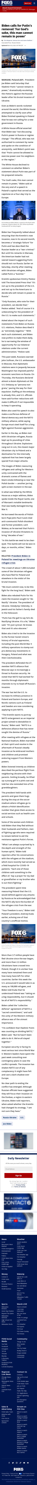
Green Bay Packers (8, 1311)
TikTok (4, 1351)
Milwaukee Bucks (7, 1324)
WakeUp (20, 1274)
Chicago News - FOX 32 (7, 1378)
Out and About (21, 1286)
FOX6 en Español (7, 1266)
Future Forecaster (22, 1262)
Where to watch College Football (22, 1417)
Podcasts (4, 1253)
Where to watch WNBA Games (22, 1447)
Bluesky (4, 1356)
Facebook (5, 1346)
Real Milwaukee (22, 1283)
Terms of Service (20, 1187)
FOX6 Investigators (8, 1249)
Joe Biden (7, 1124)
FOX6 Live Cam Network (22, 1251)
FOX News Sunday (23, 1331)
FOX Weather (21, 1257)
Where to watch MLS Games (22, 1451)
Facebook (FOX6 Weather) (7, 1363)
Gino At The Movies (21, 1294)
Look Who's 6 (21, 1281)
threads (20, 1462)
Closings (19, 1259)
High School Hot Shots (7, 1321)
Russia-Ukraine (16, 43)
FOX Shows (20, 1334)
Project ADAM (21, 1353)
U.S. (22, 1117)
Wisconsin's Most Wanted (7, 1245)
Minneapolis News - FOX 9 (7, 1382)
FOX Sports (20, 1327)
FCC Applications (22, 1393)
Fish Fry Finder (21, 1348)
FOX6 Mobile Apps (23, 1381)
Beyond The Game (8, 1313)
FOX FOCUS (5, 1418)
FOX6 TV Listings (22, 1318)
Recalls (4, 1282)
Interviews (20, 1288)
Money (5, 1274)
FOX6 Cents (5, 1279)
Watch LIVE (22, 1304)
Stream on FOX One (21, 1407)
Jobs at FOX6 (21, 1386)
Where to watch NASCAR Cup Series (22, 1426)
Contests (20, 1375)
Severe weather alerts (22, 1243)
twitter (13, 1462)
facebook (9, 1462)
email (28, 1462)
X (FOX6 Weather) (7, 1367)
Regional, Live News (6, 1373)
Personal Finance (7, 1284)
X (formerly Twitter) (5, 1359)
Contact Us (22, 1372)
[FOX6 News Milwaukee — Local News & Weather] (7, 3)
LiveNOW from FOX (22, 1321)
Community (22, 1339)
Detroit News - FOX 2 (6, 1386)
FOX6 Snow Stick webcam (22, 1265)
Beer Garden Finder (21, 1345)
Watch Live (28, 3)
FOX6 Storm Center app (21, 1247)
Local (3, 1242)
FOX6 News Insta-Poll (7, 1259)
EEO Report (20, 1388)
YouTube (4, 1344)
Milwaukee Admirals (5, 1317)
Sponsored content (5, 1422)
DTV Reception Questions (22, 1400)
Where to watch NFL (22, 1413)
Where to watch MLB (22, 1421)
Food (18, 1291)
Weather (21, 1239)
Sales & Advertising (7, 1407)
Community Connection (20, 1356)
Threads (4, 1354)
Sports (4, 1304)
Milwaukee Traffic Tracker (22, 1298)
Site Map (4, 1269)
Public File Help (22, 1391)
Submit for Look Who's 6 (22, 1278)
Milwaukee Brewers (5, 1308)
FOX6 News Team (23, 1384)
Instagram (5, 1349)
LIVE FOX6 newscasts (20, 1310)
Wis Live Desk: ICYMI (21, 1314)
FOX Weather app (22, 1255)
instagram (16, 1462)
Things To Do (21, 1342)
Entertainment (6, 1251)
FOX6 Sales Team (7, 1412)
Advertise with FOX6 (6, 1415)
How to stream (22, 1307)
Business (4, 1286)
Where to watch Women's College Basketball (22, 1442)
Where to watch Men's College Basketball (22, 1436)
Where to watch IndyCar (22, 1431)
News (4, 1239)
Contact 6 (5, 1277)
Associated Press (6, 43)
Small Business (6, 1289)
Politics (4, 1256)
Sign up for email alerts (22, 1378)
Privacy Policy (20, 1185)
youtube (24, 1462)
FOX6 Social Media (7, 1340)
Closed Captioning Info (23, 1396)
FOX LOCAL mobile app (5, 1263)
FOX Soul (20, 1329)
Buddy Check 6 (21, 1351)
